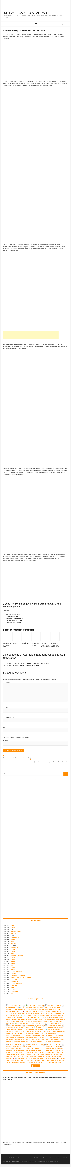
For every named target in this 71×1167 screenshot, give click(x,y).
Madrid (13, 939)
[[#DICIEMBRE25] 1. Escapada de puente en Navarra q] (35, 1053)
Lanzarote (13, 973)
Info (9, 1157)
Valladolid (13, 943)
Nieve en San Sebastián (16, 642)
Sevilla (13, 925)
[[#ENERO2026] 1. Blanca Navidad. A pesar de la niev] (16, 1053)
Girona (13, 959)
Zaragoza (14, 927)
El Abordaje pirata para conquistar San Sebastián (25, 665)
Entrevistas (57, 1157)
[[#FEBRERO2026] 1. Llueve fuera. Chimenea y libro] (55, 1033)
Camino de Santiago (16, 971)
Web (4, 727)
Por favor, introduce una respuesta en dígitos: (16, 737)
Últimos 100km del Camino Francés (21, 977)
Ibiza (12, 965)
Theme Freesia (31, 1161)
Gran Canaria (14, 985)
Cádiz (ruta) (14, 979)
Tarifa (12, 941)
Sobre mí (65, 1157)
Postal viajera (37, 1157)
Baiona (13, 961)
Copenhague (14, 991)
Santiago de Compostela (18, 975)
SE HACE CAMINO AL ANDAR (25, 13)
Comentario (7, 682)
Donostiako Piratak (14, 614)
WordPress (38, 1161)
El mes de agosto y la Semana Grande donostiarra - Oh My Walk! (30, 663)
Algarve (13, 987)
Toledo (13, 989)
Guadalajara (14, 981)
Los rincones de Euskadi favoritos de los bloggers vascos (7, 644)
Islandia (13, 993)
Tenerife (13, 951)
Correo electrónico (8, 717)
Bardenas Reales (16, 931)
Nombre (6, 707)
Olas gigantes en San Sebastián (26, 642)
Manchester (14, 947)
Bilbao (12, 953)
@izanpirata (14, 616)
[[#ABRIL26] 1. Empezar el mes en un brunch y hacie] (16, 1033)
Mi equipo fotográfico (47, 1157)
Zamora (13, 957)
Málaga (13, 963)
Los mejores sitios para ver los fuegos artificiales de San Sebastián (45, 644)
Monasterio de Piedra (17, 955)
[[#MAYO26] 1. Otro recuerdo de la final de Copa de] (55, 1014)
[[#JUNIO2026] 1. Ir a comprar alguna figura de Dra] (35, 1014)
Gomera (13, 949)
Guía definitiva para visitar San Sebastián (35, 643)
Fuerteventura (15, 937)
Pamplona (14, 933)
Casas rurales (28, 1157)
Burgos (13, 969)
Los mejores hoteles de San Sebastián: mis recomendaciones (55, 644)
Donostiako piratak (18, 618)
